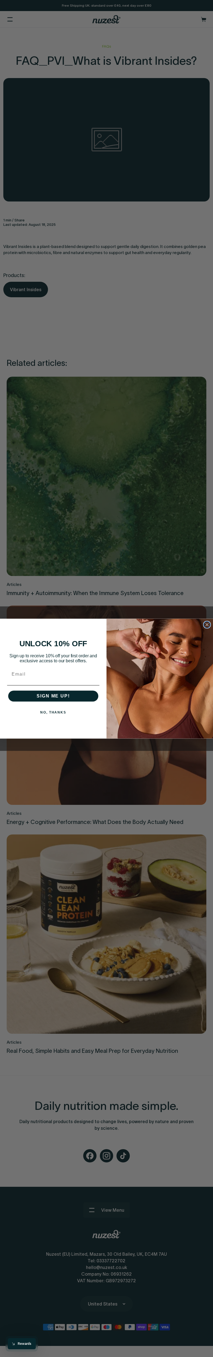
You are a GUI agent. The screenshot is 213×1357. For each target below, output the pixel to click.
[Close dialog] (207, 624)
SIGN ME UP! (53, 696)
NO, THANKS (53, 712)
